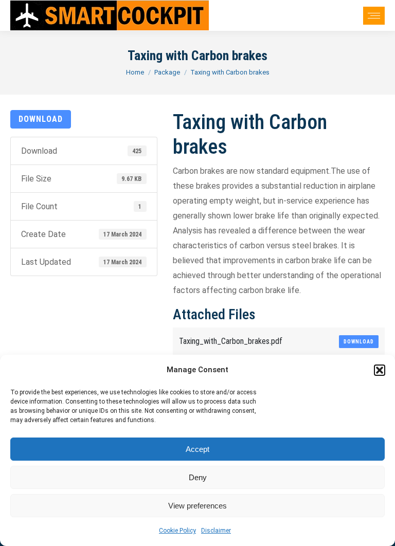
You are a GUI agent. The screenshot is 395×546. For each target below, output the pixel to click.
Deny (198, 477)
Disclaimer (216, 530)
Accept (197, 449)
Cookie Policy (177, 530)
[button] (379, 370)
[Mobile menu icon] (374, 16)
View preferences (197, 505)
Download (41, 119)
